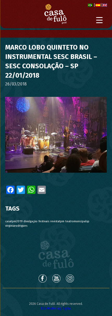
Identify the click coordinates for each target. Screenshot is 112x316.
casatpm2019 (13, 221)
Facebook (42, 278)
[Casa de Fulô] (55, 14)
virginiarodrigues (16, 225)
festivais (44, 221)
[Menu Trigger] (99, 20)
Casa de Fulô (56, 255)
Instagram (70, 278)
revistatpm (57, 221)
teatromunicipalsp (77, 221)
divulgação (30, 221)
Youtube (56, 278)
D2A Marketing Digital (56, 308)
